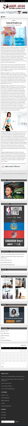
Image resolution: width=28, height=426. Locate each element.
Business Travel (4, 330)
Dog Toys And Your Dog (6, 260)
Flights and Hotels (5, 335)
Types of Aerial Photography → (21, 173)
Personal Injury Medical (6, 262)
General (14, 20)
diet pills (13, 163)
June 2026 (3, 414)
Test (2, 271)
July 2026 (3, 412)
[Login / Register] (25, 1)
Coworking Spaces (5, 333)
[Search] (27, 1)
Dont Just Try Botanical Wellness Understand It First (12, 254)
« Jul (2, 366)
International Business (6, 340)
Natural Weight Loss (14, 23)
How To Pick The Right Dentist (7, 264)
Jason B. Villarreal (11, 25)
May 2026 (3, 417)
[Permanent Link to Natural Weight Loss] (14, 36)
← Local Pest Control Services (6, 173)
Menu (3, 1)
